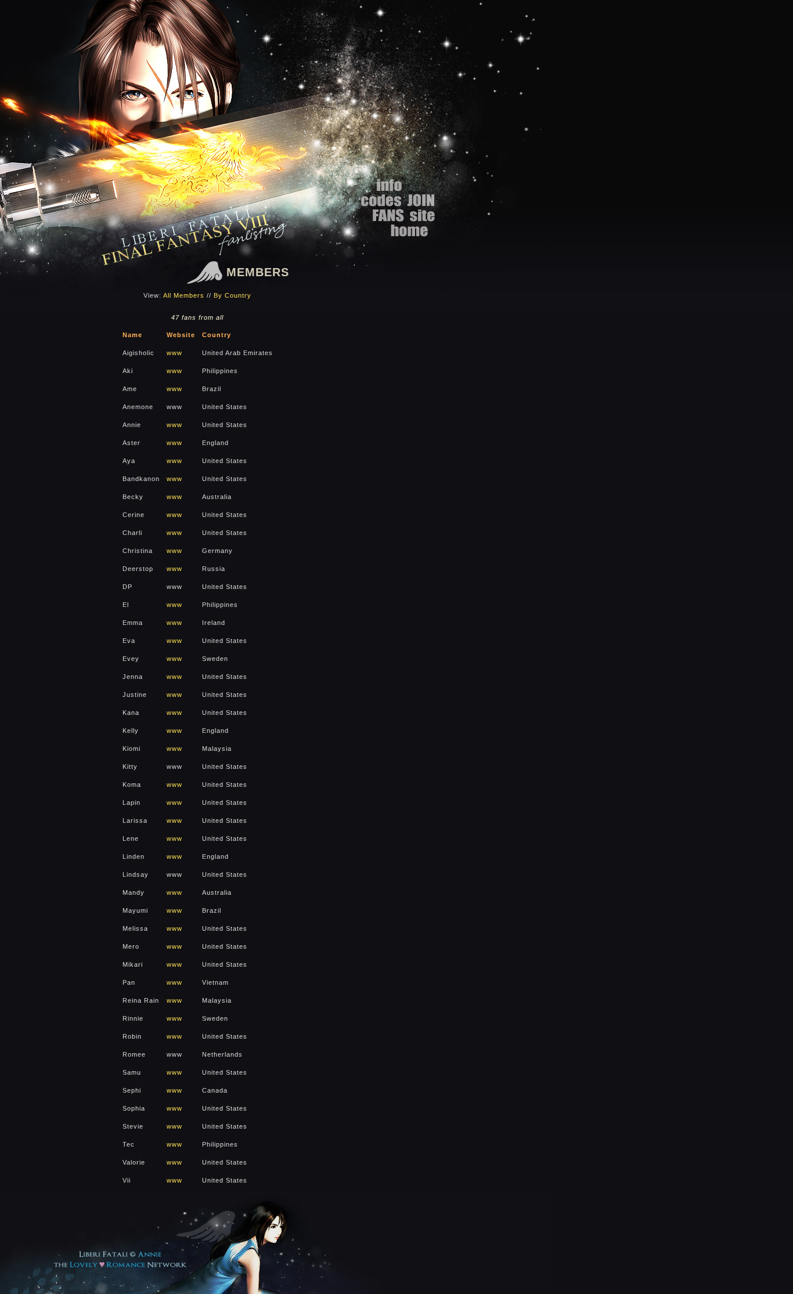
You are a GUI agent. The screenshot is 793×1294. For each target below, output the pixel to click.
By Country (232, 295)
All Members (183, 295)
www (174, 352)
